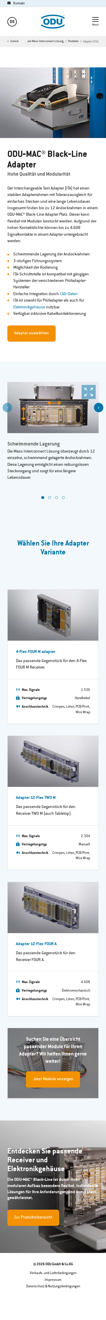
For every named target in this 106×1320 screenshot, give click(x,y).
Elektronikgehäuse (29, 307)
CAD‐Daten (69, 294)
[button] (98, 407)
